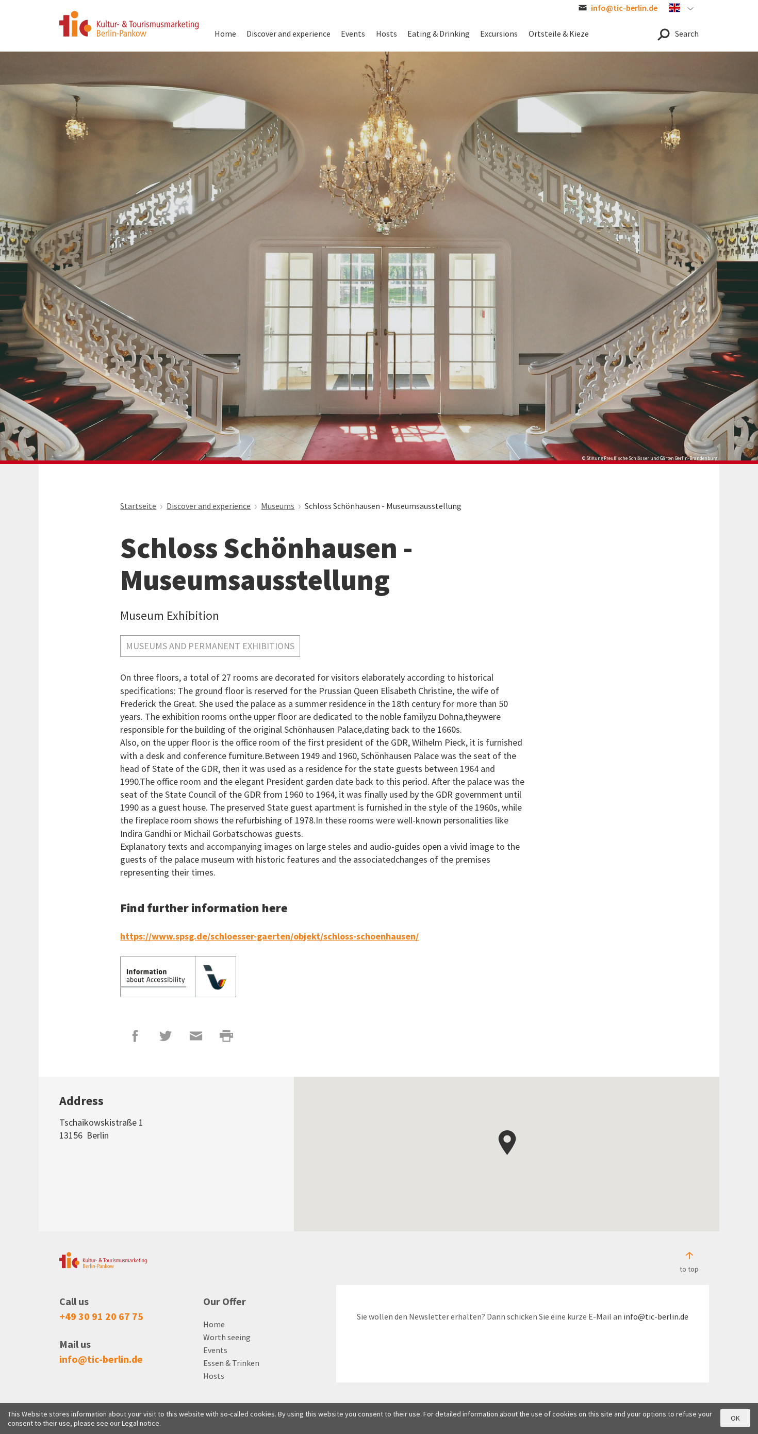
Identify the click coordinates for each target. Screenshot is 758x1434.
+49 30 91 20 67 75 (101, 1316)
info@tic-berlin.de (101, 1359)
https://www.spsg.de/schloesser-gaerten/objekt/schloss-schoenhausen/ (269, 936)
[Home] (129, 24)
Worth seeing (227, 1337)
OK (735, 1418)
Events (215, 1350)
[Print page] (226, 1036)
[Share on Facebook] (135, 1036)
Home (214, 1324)
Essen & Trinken (231, 1363)
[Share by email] (196, 1036)
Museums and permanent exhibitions (210, 646)
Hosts (213, 1376)
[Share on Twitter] (166, 1036)
